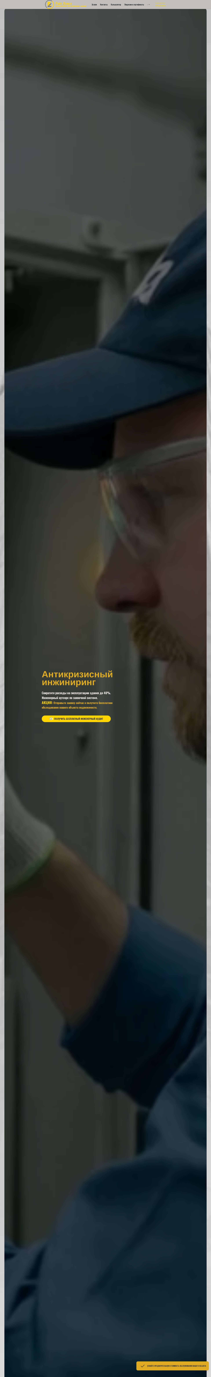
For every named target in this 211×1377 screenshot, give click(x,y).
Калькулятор (116, 4)
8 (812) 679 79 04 (160, 3)
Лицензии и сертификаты (134, 4)
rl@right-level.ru (160, 5)
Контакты (104, 4)
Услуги (94, 4)
